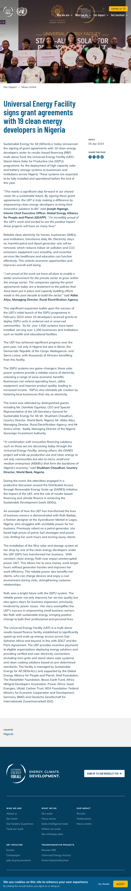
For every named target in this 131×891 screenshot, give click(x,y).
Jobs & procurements (18, 860)
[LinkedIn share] (98, 157)
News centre (28, 87)
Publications (84, 818)
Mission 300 (49, 850)
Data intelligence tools (55, 823)
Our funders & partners (20, 823)
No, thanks (103, 884)
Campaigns (13, 855)
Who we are (63, 15)
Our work (47, 813)
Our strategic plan (52, 834)
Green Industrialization (55, 860)
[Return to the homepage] (16, 12)
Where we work (51, 828)
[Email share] (102, 157)
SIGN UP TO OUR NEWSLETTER (103, 773)
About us (11, 813)
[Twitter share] (94, 157)
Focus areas (49, 818)
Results (81, 813)
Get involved (117, 15)
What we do (81, 15)
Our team (12, 818)
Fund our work (14, 828)
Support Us (116, 8)
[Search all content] (103, 9)
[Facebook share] (90, 157)
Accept (120, 884)
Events (10, 850)
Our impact (99, 15)
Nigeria (8, 734)
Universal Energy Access (56, 855)
